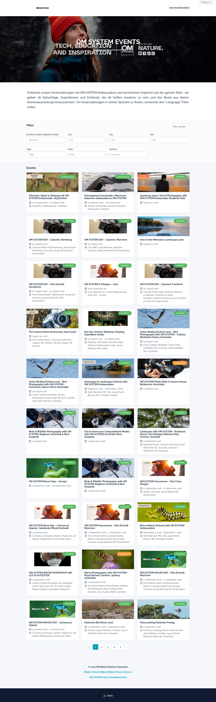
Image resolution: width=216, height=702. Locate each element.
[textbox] (87, 140)
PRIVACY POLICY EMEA (95, 672)
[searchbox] (42, 140)
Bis (152, 134)
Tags (28, 149)
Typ (70, 134)
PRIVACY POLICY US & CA (119, 672)
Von (111, 134)
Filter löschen (179, 127)
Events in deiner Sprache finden (42, 134)
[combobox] (46, 140)
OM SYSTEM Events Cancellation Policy (108, 677)
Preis (70, 149)
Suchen (113, 149)
